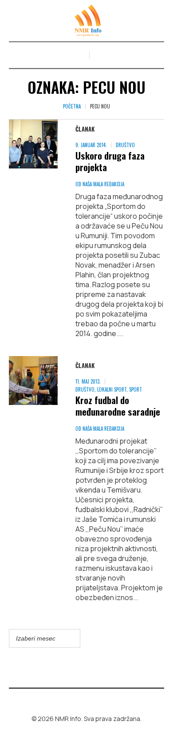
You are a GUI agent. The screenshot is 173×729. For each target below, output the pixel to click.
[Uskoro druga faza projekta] (33, 144)
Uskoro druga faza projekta (110, 161)
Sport (135, 389)
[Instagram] (93, 699)
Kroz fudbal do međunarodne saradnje (117, 405)
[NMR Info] (86, 20)
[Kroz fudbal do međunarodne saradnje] (33, 380)
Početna (72, 106)
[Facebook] (80, 699)
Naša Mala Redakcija (103, 184)
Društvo (125, 144)
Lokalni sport (111, 389)
